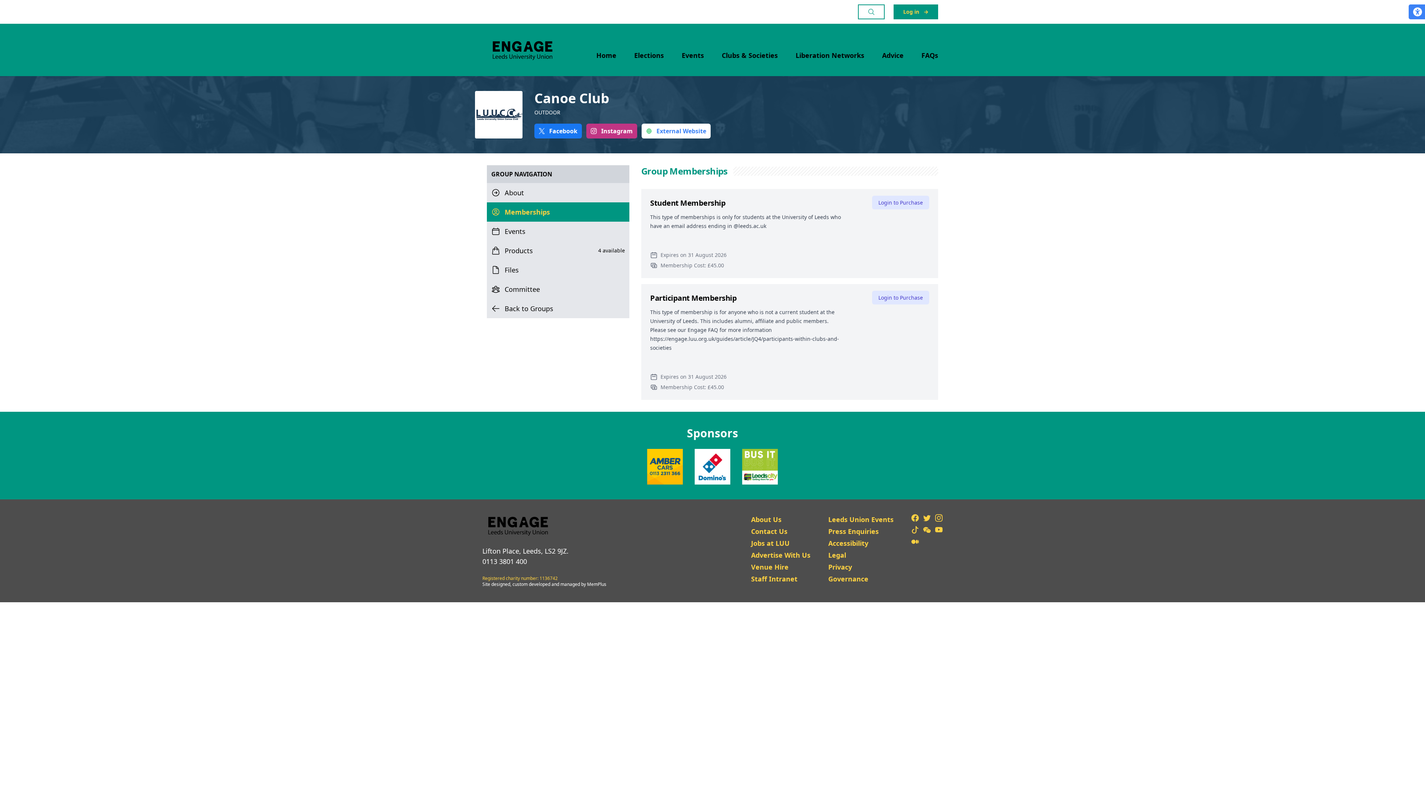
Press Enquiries (853, 531)
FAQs (929, 55)
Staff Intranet (774, 578)
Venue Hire (770, 567)
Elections (649, 55)
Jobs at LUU (770, 543)
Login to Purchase (900, 202)
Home (606, 55)
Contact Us (769, 531)
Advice (893, 55)
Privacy (840, 567)
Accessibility (848, 543)
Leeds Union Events (861, 519)
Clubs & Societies (750, 55)
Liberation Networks (830, 55)
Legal (837, 555)
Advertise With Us (780, 555)
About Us (766, 519)
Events (693, 55)
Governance (848, 578)
